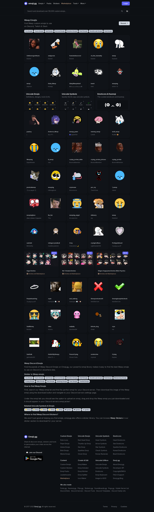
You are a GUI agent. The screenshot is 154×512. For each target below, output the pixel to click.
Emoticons (99, 471)
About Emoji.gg (118, 464)
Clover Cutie (73, 357)
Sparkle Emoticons (120, 447)
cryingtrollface (95, 243)
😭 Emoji (36, 409)
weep (114, 56)
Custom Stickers (66, 468)
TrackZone (94, 190)
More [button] (82, 3)
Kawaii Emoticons (119, 450)
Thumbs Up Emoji (84, 444)
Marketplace (66, 3)
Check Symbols (101, 450)
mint (92, 86)
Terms (105, 506)
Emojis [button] (41, 3)
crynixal (93, 357)
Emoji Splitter (82, 475)
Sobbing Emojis (62, 381)
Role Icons (64, 440)
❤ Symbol (77, 409)
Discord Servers (77, 491)
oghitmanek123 (96, 246)
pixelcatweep (31, 187)
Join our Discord (35, 452)
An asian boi (73, 218)
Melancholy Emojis (120, 378)
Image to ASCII (100, 478)
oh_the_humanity (96, 56)
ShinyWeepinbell (74, 83)
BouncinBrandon (74, 162)
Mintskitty (30, 246)
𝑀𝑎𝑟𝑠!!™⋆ (50, 134)
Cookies (124, 506)
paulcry (29, 132)
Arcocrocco (73, 190)
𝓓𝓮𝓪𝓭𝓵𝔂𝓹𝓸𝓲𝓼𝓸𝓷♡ (116, 246)
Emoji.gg (32, 436)
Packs (49, 3)
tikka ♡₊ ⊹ (51, 357)
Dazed (29, 58)
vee (49, 162)
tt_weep (50, 159)
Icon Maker (82, 478)
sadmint (29, 243)
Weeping (30, 159)
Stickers (56, 3)
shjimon (29, 86)
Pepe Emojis (64, 444)
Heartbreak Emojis (96, 31)
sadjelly (72, 326)
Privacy (114, 506)
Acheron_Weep (53, 132)
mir (113, 329)
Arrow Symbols (101, 444)
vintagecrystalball (54, 243)
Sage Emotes (31, 271)
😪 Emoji (44, 409)
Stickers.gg (89, 488)
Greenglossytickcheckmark (121, 298)
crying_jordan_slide (76, 159)
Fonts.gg (63, 488)
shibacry (94, 215)
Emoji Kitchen (83, 471)
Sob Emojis (50, 381)
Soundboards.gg (100, 488)
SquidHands (31, 162)
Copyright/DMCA (119, 471)
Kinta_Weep (52, 83)
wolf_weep (115, 132)
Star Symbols (100, 447)
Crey (71, 243)
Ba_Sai (50, 215)
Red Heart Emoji (84, 440)
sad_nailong (73, 298)
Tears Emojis (38, 31)
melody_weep (95, 132)
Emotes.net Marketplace (36, 274)
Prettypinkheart (117, 243)
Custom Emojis (65, 464)
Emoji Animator (83, 468)
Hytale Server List (122, 488)
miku (49, 326)
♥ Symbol (68, 409)
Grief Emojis (83, 31)
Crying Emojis (29, 381)
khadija (50, 86)
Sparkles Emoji (83, 450)
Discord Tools (90, 491)
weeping (115, 83)
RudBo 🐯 (115, 134)
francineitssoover (75, 56)
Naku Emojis (41, 381)
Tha (49, 218)
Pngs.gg (111, 488)
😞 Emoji (59, 409)
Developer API (118, 468)
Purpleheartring (32, 298)
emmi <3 (115, 86)
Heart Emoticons (119, 440)
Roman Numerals (101, 454)
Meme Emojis (65, 454)
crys (113, 326)
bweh (92, 83)
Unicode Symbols (102, 468)
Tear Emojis (73, 381)
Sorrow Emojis (60, 31)
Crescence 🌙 (74, 246)
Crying (114, 354)
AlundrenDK (73, 329)
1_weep (114, 187)
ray (92, 218)
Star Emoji (81, 447)
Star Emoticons (118, 444)
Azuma (50, 329)
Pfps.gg (80, 488)
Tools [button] (75, 3)
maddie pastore (53, 246)
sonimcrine (94, 354)
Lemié (93, 134)
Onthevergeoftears (33, 56)
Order (93, 329)
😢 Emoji (28, 409)
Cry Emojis (28, 31)
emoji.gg (32, 3)
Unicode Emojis (101, 464)
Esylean (114, 58)
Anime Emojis (65, 447)
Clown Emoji (82, 454)
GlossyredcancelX (97, 298)
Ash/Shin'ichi (95, 301)
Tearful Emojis (84, 381)
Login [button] (126, 3)
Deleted (114, 218)
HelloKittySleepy (53, 354)
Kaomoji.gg (72, 488)
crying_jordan (116, 159)
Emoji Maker (82, 464)
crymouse (72, 187)
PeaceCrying (73, 354)
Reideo (29, 329)
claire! (114, 190)
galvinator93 (31, 357)
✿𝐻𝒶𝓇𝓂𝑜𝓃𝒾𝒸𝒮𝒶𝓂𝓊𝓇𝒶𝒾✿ (75, 86)
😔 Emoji (51, 409)
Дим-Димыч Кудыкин (34, 218)
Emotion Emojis (72, 31)
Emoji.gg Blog (118, 478)
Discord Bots (65, 491)
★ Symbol (86, 409)
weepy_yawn (73, 132)
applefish (74, 134)
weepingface (31, 215)
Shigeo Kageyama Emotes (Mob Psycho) (111, 271)
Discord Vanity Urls (119, 491)
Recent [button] (124, 23)
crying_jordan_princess (99, 159)
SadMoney (30, 326)
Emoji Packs (64, 471)
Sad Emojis (49, 31)
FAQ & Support (118, 475)
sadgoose (51, 56)
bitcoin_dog (95, 326)
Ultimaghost (52, 190)
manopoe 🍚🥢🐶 (54, 301)
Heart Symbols (100, 440)
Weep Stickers (116, 418)
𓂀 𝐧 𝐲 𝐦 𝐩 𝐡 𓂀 (31, 190)
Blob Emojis (64, 450)
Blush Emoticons (119, 454)
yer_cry (93, 187)
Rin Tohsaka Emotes (69, 271)
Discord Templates (103, 491)
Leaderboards (65, 475)
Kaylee (114, 357)
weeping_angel (74, 215)
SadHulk (29, 354)
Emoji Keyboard (101, 475)
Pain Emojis (108, 31)
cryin (49, 298)
